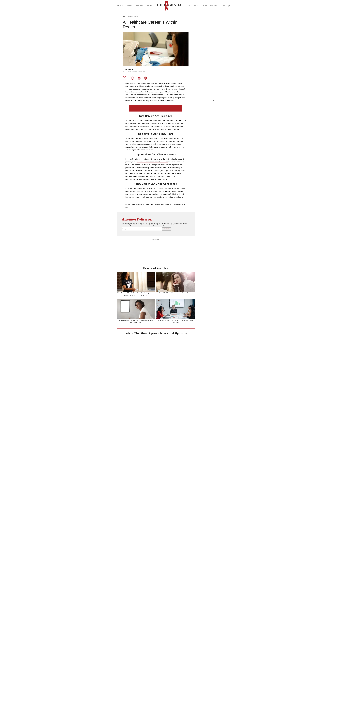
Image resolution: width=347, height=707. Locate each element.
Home (124, 16)
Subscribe (214, 6)
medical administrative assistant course (152, 162)
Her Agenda (129, 70)
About (188, 6)
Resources (139, 6)
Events (149, 6)
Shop (205, 6)
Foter (176, 204)
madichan (169, 204)
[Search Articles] (229, 6)
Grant (223, 6)
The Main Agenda (133, 16)
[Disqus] (156, 535)
